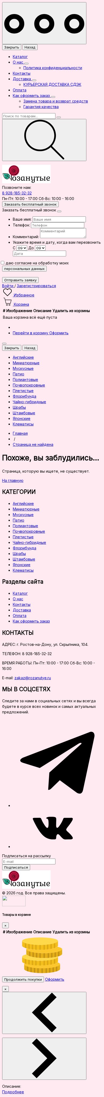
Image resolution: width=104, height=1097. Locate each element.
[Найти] (44, 140)
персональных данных (24, 269)
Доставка (22, 79)
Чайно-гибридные (29, 542)
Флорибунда (24, 548)
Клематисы (23, 570)
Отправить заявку (20, 280)
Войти (8, 285)
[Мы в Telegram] (57, 805)
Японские (21, 564)
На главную (12, 480)
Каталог (20, 56)
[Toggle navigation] (44, 23)
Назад (30, 47)
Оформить (59, 333)
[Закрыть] (59, 211)
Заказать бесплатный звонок (30, 204)
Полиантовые (25, 525)
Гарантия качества (41, 106)
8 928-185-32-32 (17, 193)
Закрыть (11, 47)
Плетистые (23, 537)
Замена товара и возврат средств (55, 101)
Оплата (19, 90)
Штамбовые (24, 559)
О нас (18, 62)
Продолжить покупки (23, 979)
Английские (23, 503)
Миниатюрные (26, 509)
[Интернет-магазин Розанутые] (26, 182)
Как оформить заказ (32, 95)
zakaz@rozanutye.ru (32, 678)
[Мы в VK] (53, 846)
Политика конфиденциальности (52, 67)
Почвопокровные (29, 531)
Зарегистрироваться (36, 285)
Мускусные (23, 514)
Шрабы (19, 553)
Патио (18, 520)
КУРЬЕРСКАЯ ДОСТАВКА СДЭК (52, 84)
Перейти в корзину (31, 333)
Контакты (21, 73)
